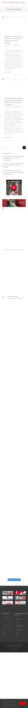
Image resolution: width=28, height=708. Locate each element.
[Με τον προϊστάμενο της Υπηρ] (14, 529)
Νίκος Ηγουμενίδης (16, 646)
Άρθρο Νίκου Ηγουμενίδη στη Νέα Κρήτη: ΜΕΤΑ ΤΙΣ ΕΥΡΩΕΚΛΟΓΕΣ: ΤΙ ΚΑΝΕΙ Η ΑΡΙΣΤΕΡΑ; (13, 165)
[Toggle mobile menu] (25, 4)
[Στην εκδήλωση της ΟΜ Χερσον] (14, 418)
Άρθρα (15, 44)
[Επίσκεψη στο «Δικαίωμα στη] (14, 376)
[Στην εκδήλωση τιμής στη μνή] (14, 432)
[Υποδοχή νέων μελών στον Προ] (14, 307)
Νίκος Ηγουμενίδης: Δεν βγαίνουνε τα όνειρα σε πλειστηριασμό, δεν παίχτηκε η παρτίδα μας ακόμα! (13, 172)
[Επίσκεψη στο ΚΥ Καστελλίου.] (14, 363)
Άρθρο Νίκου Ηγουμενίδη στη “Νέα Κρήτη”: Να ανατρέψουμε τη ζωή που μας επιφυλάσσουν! (13, 158)
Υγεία (17, 633)
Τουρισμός (18, 629)
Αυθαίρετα (18, 619)
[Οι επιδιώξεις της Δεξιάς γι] (14, 459)
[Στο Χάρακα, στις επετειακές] (14, 570)
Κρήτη (18, 44)
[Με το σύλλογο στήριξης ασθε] (14, 515)
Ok (22, 703)
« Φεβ (3, 633)
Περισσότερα (7, 72)
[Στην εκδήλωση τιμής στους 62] (14, 501)
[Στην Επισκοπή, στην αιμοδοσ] (14, 446)
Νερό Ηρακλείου (20, 626)
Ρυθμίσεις (13, 706)
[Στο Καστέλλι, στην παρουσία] (14, 335)
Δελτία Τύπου (16, 106)
